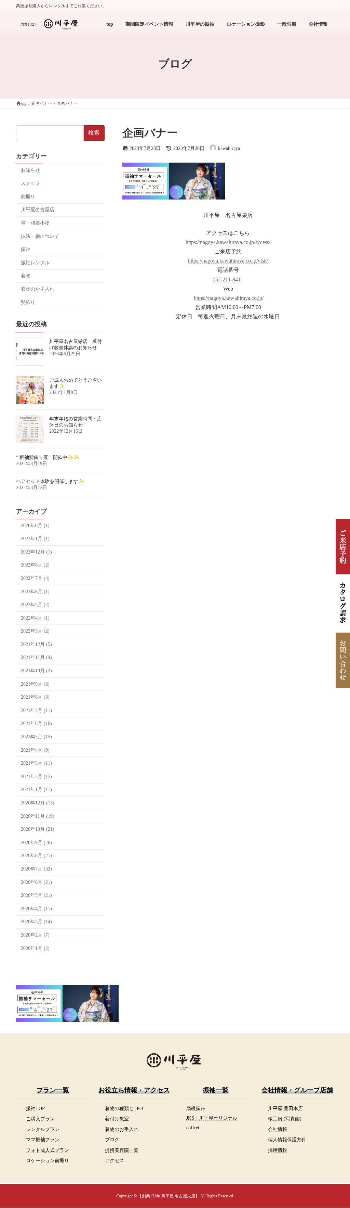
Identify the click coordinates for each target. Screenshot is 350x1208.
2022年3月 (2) (35, 631)
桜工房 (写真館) (284, 1118)
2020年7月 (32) (36, 869)
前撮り (28, 196)
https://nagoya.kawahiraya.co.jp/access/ (228, 242)
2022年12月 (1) (36, 552)
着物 (25, 275)
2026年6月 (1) (35, 525)
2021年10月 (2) (36, 670)
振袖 (25, 249)
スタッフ (30, 183)
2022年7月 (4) (35, 578)
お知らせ (30, 170)
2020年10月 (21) (37, 829)
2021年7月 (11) (36, 710)
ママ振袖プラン (42, 1139)
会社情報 (277, 1129)
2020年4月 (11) (36, 908)
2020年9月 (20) (36, 842)
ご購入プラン (40, 1118)
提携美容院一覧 (121, 1150)
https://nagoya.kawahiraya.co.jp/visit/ (228, 261)
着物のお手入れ (37, 289)
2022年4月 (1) (35, 618)
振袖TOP (35, 1108)
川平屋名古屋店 (37, 209)
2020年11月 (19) (37, 816)
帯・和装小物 (35, 223)
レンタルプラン (42, 1129)
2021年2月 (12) (36, 776)
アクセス (114, 1160)
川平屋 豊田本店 (285, 1108)
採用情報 (277, 1150)
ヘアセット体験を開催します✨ (50, 481)
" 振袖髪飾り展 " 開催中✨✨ (47, 457)
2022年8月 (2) (35, 565)
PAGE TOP (334, 1165)
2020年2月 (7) (35, 935)
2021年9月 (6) (35, 684)
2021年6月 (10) (36, 723)
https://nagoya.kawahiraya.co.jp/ (229, 298)
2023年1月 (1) (35, 538)
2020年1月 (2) (35, 948)
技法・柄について (40, 236)
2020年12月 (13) (37, 802)
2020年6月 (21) (36, 882)
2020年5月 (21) (36, 895)
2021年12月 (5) (36, 644)
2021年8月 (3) (35, 697)
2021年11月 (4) (36, 657)
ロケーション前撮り (47, 1160)
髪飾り (28, 302)
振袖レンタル (35, 262)
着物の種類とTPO (124, 1108)
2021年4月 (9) (35, 750)
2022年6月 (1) (35, 591)
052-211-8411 (228, 279)
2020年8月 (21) (36, 855)
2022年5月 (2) (35, 604)
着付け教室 (117, 1118)
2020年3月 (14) (36, 921)
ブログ (112, 1139)
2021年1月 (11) (36, 789)
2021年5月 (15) (36, 736)
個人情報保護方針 (287, 1139)
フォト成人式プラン (47, 1150)
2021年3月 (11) (36, 763)
